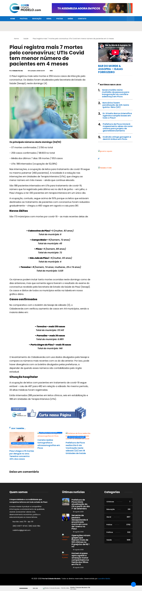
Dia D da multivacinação (76, 437)
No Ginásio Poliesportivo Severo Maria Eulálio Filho (49, 432)
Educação (36, 19)
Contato (82, 19)
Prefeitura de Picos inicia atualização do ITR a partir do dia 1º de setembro (81, 504)
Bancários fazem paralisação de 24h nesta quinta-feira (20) (116, 105)
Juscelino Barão (104, 578)
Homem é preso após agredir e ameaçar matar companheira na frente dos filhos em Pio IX (80, 559)
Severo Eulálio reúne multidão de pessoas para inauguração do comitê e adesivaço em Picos (115, 93)
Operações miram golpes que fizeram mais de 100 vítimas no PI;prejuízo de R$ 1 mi (81, 541)
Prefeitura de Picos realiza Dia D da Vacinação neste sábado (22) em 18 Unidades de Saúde (76, 448)
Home (12, 19)
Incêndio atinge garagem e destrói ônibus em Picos (117, 137)
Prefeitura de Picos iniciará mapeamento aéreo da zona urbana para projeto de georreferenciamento (117, 127)
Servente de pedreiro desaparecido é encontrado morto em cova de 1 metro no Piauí (80, 522)
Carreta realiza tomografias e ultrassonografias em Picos (48, 444)
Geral (48, 19)
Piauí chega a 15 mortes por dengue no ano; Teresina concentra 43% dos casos (21, 455)
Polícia (59, 19)
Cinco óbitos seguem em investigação (20, 443)
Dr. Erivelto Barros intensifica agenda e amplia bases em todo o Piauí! (117, 115)
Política (23, 19)
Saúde (70, 19)
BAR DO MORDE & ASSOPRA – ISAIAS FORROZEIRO (110, 69)
